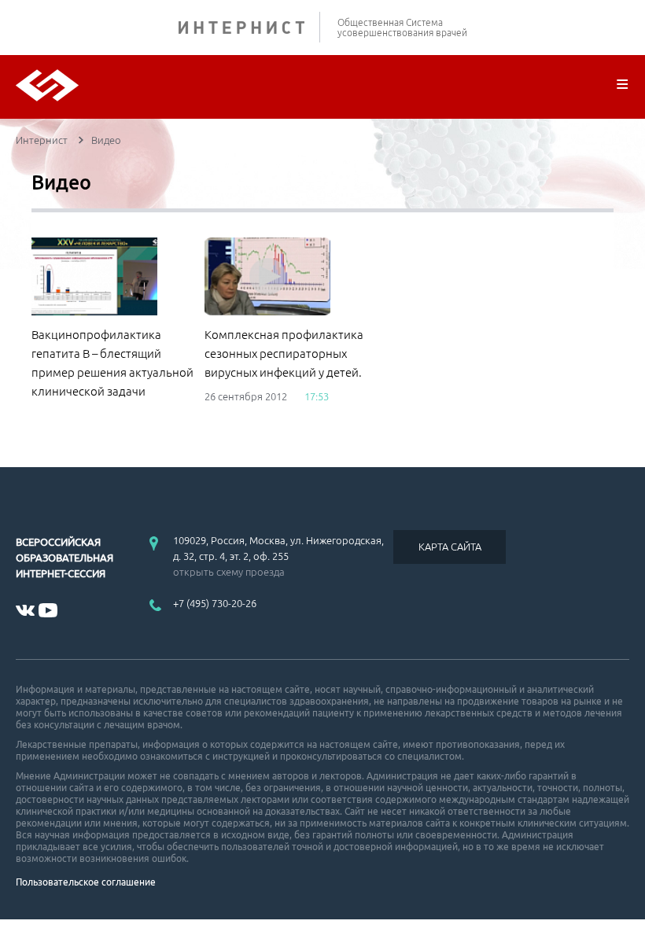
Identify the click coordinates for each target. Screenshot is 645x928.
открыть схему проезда (229, 571)
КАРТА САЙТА (449, 546)
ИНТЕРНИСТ (249, 27)
